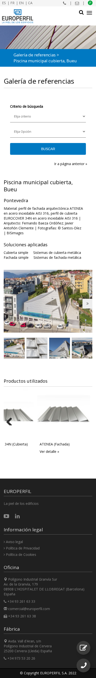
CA (30, 2)
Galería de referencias (35, 55)
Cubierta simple (16, 252)
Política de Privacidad (22, 548)
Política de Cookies (20, 554)
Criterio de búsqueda (26, 106)
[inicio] (17, 16)
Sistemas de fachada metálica (57, 257)
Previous (11, 307)
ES (4, 2)
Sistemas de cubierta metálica (57, 252)
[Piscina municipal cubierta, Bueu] (48, 301)
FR (12, 2)
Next (89, 307)
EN (21, 2)
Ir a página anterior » (70, 163)
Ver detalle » (49, 451)
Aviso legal (14, 541)
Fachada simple (16, 257)
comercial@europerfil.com (29, 608)
